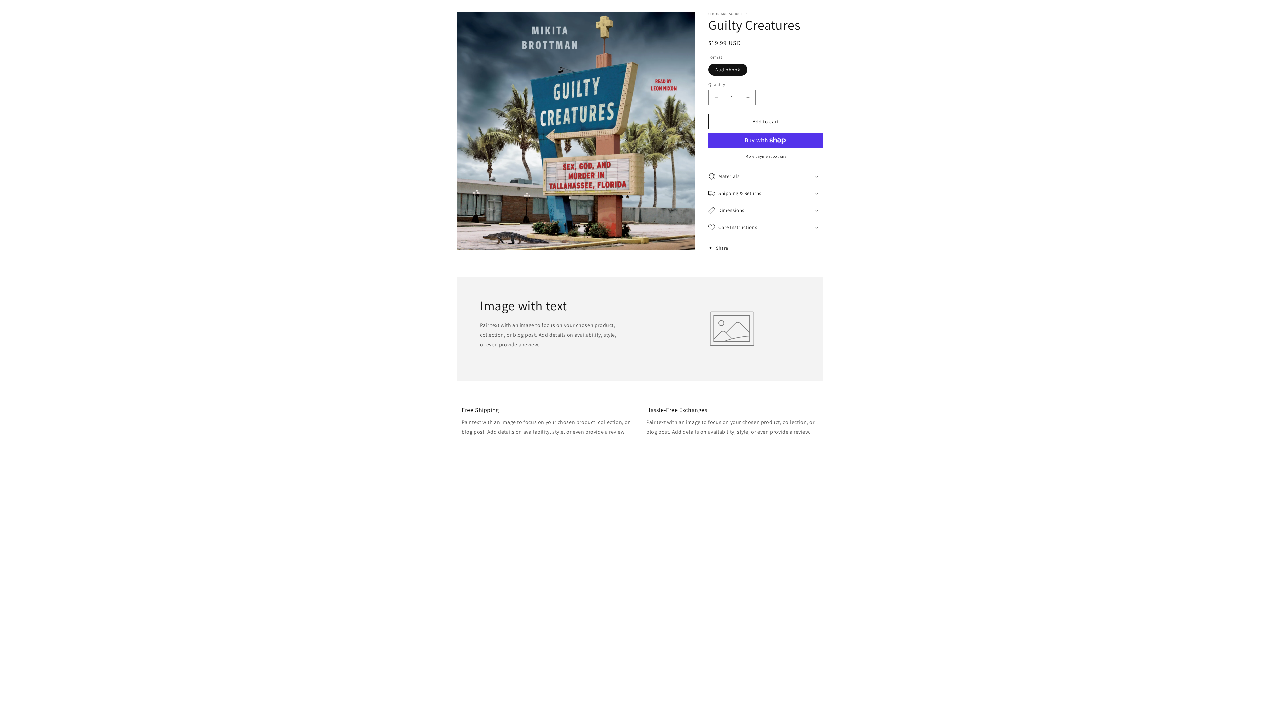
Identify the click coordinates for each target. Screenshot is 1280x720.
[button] (765, 176)
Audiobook (727, 70)
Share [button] (722, 248)
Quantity (716, 84)
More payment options (765, 156)
